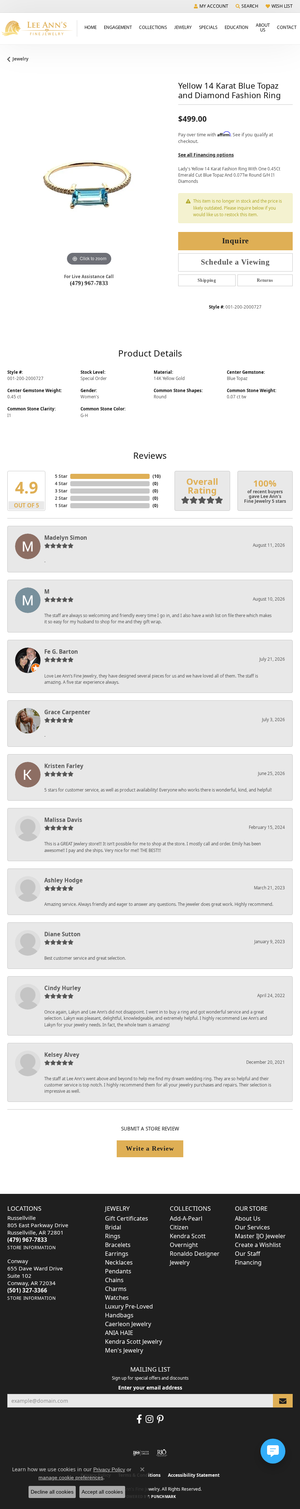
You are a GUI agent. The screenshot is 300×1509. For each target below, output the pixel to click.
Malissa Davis (63, 819)
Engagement (118, 27)
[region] (89, 186)
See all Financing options (206, 155)
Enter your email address (150, 1387)
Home (91, 27)
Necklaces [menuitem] (119, 1262)
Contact (286, 27)
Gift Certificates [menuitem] (126, 1218)
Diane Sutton (62, 934)
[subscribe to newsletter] (283, 1400)
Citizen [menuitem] (179, 1227)
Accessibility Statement (194, 1475)
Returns (265, 280)
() (157, 476)
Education (236, 27)
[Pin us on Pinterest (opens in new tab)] (160, 1419)
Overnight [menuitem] (184, 1245)
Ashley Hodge (63, 880)
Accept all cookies (102, 1492)
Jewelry (183, 27)
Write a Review (150, 1148)
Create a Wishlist (258, 1245)
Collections (153, 27)
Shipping (207, 280)
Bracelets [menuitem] (118, 1245)
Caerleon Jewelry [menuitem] (128, 1324)
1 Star (61, 505)
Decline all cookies (52, 1492)
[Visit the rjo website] (161, 1452)
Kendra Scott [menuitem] (188, 1236)
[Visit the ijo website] (141, 1452)
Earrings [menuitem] (116, 1254)
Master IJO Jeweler (260, 1236)
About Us (263, 27)
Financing (248, 1262)
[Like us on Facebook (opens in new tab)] (139, 1419)
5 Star (61, 476)
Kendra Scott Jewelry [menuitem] (133, 1342)
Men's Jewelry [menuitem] (124, 1350)
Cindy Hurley (62, 988)
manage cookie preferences (70, 1477)
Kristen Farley (63, 766)
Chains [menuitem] (114, 1280)
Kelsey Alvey (61, 1054)
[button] (211, 6)
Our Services (252, 1227)
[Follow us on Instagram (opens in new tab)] (149, 1419)
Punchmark (163, 1496)
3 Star (61, 491)
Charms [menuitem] (116, 1289)
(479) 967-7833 (89, 283)
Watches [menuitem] (117, 1298)
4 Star (61, 483)
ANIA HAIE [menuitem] (119, 1333)
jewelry (20, 59)
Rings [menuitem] (112, 1236)
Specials (208, 27)
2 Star (61, 498)
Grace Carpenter (67, 712)
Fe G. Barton (61, 651)
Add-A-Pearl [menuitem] (186, 1218)
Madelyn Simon (65, 537)
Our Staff (247, 1254)
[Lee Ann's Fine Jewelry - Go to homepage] (38, 28)
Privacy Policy (109, 1469)
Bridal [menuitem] (113, 1227)
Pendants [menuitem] (118, 1271)
